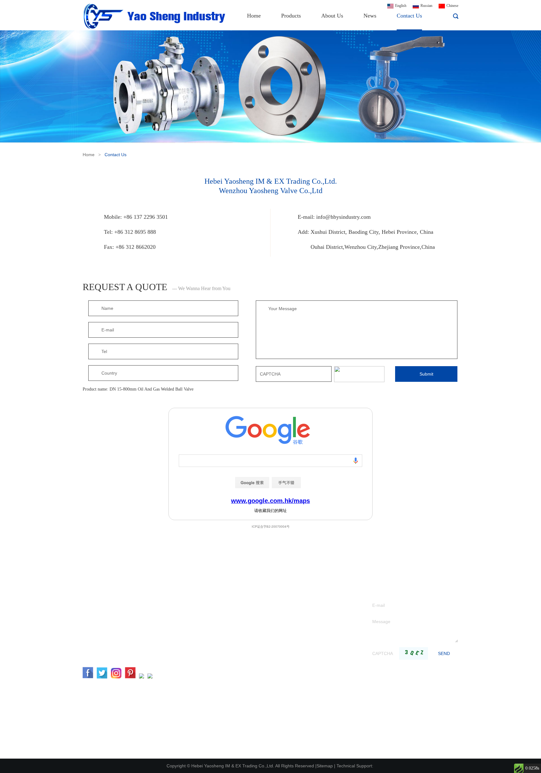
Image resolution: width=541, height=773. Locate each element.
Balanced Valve (252, 675)
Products (291, 16)
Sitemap (325, 765)
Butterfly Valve (252, 638)
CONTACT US (106, 586)
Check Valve (249, 628)
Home (254, 16)
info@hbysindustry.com (343, 217)
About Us (332, 16)
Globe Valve (249, 619)
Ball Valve (248, 647)
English (400, 5)
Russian (426, 5)
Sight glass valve (253, 731)
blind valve (248, 722)
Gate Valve (248, 600)
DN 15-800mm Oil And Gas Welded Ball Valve (151, 389)
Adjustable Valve (253, 656)
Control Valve (251, 666)
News (369, 16)
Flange (244, 741)
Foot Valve (248, 694)
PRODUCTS (258, 586)
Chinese (452, 5)
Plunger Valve (251, 703)
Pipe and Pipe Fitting (257, 750)
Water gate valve (253, 609)
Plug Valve (248, 713)
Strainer (246, 685)
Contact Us (409, 16)
